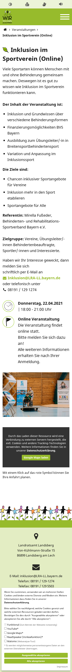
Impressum (62, 666)
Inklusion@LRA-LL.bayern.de (34, 277)
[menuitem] (10, 4)
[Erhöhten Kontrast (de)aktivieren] (10, 4)
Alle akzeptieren (36, 661)
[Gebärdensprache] (44, 4)
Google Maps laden (36, 457)
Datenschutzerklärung (41, 450)
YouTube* (12, 628)
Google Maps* (15, 633)
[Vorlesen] (61, 4)
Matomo (21, 641)
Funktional (32, 624)
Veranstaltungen (23, 30)
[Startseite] (5, 30)
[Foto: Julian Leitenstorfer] (36, 394)
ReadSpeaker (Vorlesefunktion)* (25, 637)
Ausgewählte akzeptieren (36, 655)
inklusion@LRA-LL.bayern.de (41, 576)
